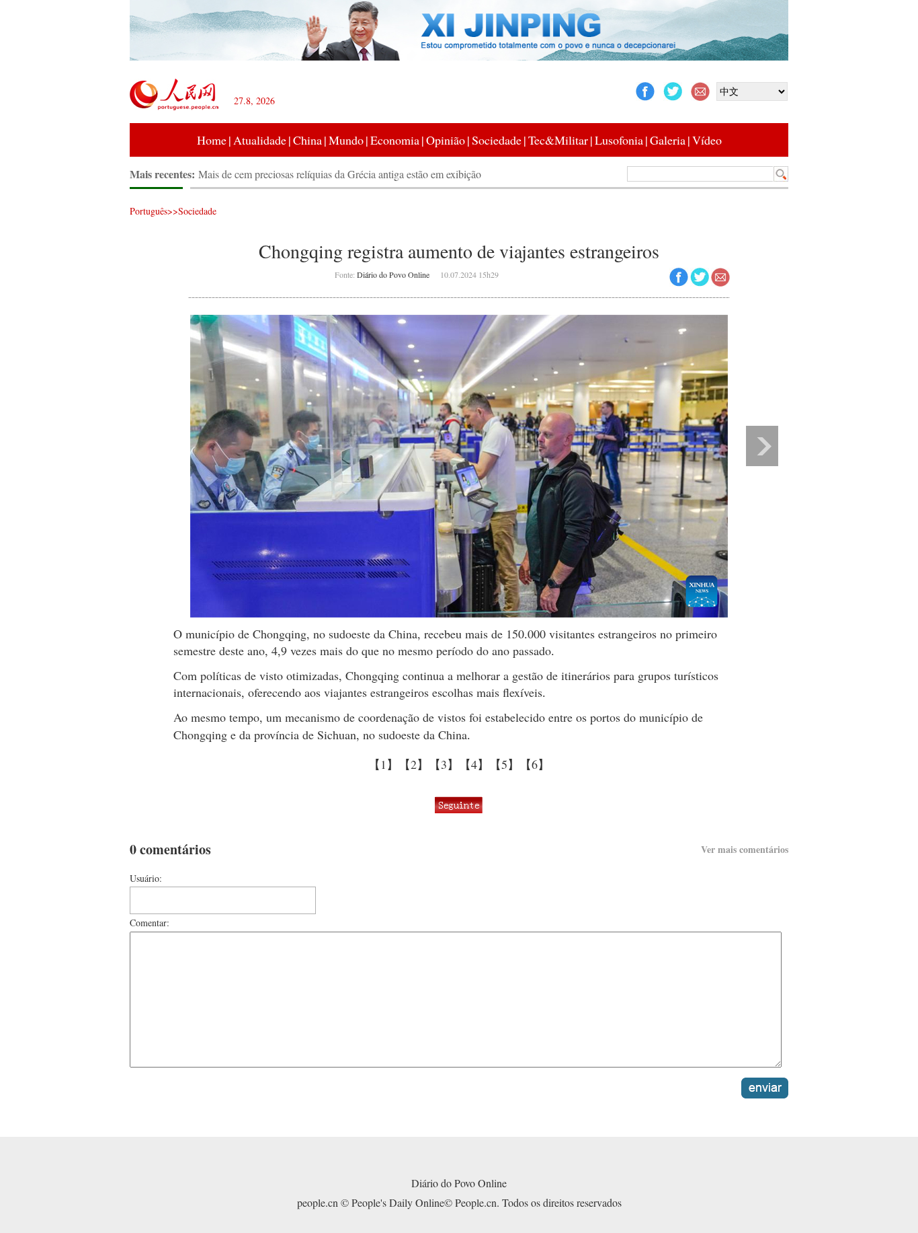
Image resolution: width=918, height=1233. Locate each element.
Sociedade (496, 140)
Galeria (667, 140)
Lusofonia (619, 140)
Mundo (346, 140)
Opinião (445, 140)
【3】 (444, 764)
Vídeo (707, 140)
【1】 (383, 764)
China (307, 140)
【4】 (474, 764)
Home (211, 140)
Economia (394, 140)
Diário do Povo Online (393, 274)
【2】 (414, 764)
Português (148, 210)
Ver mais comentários (744, 849)
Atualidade (259, 140)
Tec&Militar (558, 140)
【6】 (534, 764)
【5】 (504, 764)
